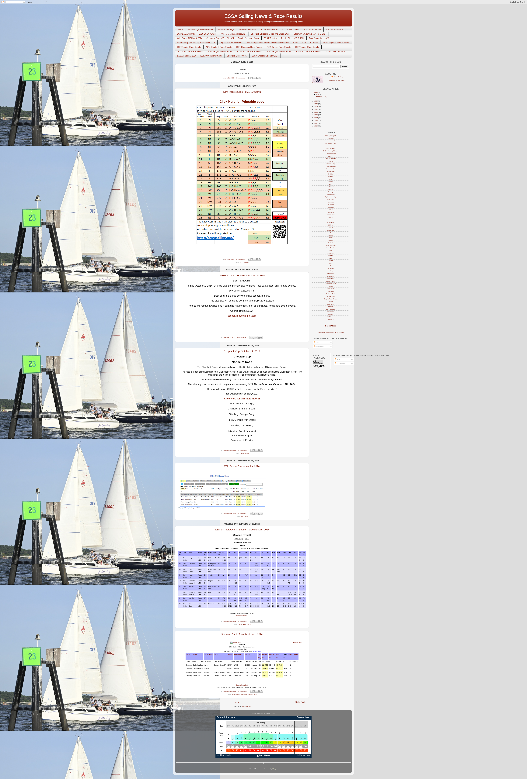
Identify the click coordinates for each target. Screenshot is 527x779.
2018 (316, 120)
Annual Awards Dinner (331, 141)
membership (331, 214)
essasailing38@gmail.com (242, 315)
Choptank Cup (244, 453)
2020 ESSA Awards (334, 29)
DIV (254, 654)
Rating (247, 654)
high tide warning (330, 197)
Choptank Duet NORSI (237, 56)
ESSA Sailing (338, 77)
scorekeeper (331, 271)
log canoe (331, 204)
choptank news (331, 166)
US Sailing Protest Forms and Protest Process (268, 42)
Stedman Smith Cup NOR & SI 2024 (310, 34)
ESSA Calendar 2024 (335, 51)
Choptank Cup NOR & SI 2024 (220, 38)
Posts (317, 342)
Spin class (330, 288)
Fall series (331, 187)
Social (331, 286)
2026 (316, 92)
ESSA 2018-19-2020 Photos (305, 42)
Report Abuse (330, 326)
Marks (331, 209)
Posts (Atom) (246, 706)
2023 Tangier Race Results (220, 51)
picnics (331, 240)
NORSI (331, 217)
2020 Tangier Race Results (189, 47)
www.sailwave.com (242, 615)
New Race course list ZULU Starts (242, 92)
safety (331, 266)
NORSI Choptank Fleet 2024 (233, 34)
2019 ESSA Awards (186, 34)
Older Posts (300, 702)
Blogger (274, 769)
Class (188, 654)
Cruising (330, 174)
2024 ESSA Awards (247, 29)
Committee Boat (331, 169)
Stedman (244, 694)
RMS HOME (297, 642)
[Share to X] (254, 78)
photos (331, 235)
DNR (330, 184)
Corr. (278, 654)
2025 (316, 101)
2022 (316, 109)
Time (264, 658)
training (330, 306)
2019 (316, 118)
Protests (330, 243)
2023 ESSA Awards (269, 29)
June (318, 94)
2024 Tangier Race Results (279, 51)
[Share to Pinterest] (259, 78)
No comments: (240, 78)
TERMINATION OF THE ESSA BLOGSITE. (242, 275)
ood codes (330, 222)
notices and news (330, 220)
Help (246, 685)
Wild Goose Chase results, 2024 (242, 466)
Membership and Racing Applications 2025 (196, 42)
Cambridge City (331, 153)
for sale (330, 189)
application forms (330, 143)
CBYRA (330, 156)
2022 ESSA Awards (291, 29)
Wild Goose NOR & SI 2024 (189, 38)
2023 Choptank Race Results (249, 51)
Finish (264, 654)
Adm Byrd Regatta (331, 135)
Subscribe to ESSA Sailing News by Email (331, 332)
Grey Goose (331, 194)
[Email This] (249, 78)
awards (330, 146)
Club (216, 654)
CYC (330, 179)
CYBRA (330, 176)
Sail (259, 654)
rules (330, 263)
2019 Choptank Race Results (336, 42)
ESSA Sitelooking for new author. (326, 97)
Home (180, 29)
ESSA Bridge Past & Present (200, 29)
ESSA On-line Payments (211, 56)
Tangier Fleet (331, 296)
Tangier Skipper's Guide (248, 38)
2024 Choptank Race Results (308, 51)
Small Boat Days (331, 283)
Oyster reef (330, 230)
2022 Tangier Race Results (307, 47)
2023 (316, 106)
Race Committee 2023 (319, 38)
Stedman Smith (252, 694)
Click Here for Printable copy (241, 101)
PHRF (331, 238)
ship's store (330, 273)
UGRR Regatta (330, 309)
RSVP (331, 260)
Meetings (331, 212)
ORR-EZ (330, 225)
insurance (331, 202)
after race (331, 138)
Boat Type (238, 654)
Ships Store (330, 276)
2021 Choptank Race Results (249, 47)
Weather (330, 314)
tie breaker (330, 304)
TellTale (330, 301)
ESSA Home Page (226, 29)
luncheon (331, 207)
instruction (330, 199)
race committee (244, 262)
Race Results (236, 694)
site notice (330, 278)
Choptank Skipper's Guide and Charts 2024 (270, 34)
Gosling (330, 192)
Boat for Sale (330, 148)
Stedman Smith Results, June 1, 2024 (242, 634)
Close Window (240, 685)
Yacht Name (208, 654)
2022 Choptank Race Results (190, 51)
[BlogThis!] (251, 78)
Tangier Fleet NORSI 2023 (292, 38)
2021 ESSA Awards (312, 29)
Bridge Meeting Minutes (330, 151)
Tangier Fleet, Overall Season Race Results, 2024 (242, 529)
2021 (316, 112)
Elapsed (272, 654)
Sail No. (230, 654)
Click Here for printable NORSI (242, 398)
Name (195, 654)
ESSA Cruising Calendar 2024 (265, 56)
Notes (296, 654)
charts (331, 161)
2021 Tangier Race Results (279, 47)
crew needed (331, 171)
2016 (316, 126)
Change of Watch (330, 158)
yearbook (331, 319)
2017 (316, 123)
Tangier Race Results (244, 624)
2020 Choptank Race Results (219, 47)
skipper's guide (330, 281)
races (330, 250)
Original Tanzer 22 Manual (231, 42)
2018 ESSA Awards (208, 34)
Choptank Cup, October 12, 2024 (242, 351)
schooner (331, 268)
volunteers (330, 311)
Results (330, 255)
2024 (316, 104)
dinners (330, 181)
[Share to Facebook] (257, 78)
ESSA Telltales (270, 38)
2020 (316, 115)
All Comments (319, 346)
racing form (330, 253)
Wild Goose (244, 516)
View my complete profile (336, 80)
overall (331, 227)
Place (290, 654)
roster (331, 258)
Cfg (259, 658)
